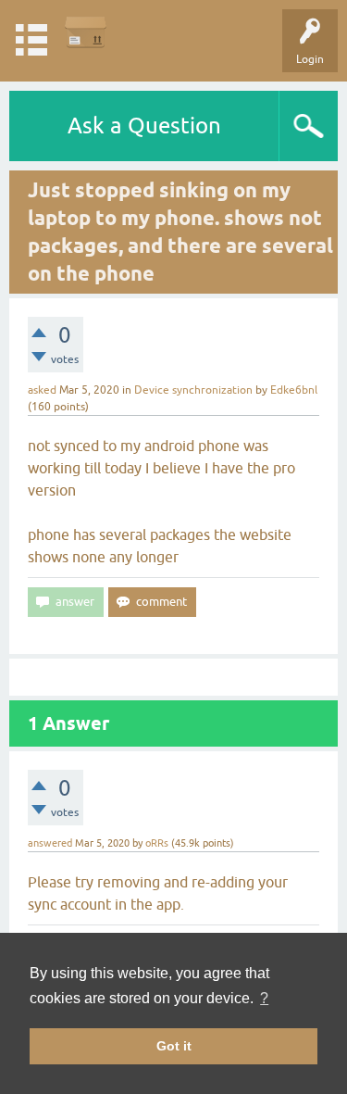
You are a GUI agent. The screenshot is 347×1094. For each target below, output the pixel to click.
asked (42, 390)
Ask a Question (144, 125)
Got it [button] (174, 1045)
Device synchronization (193, 390)
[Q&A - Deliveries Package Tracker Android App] (85, 32)
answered (50, 843)
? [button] (264, 998)
